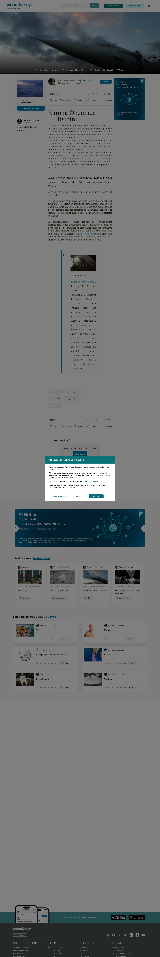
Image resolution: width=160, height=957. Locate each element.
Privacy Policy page (90, 481)
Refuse (78, 496)
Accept (96, 496)
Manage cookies (60, 496)
